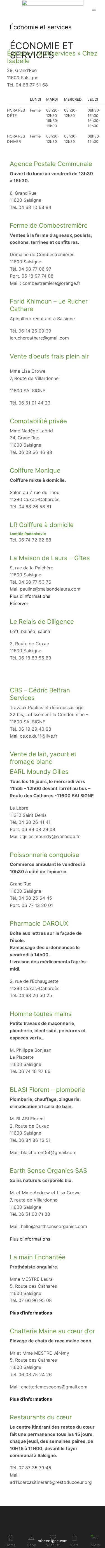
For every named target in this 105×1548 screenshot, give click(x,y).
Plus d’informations (30, 596)
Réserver (19, 603)
